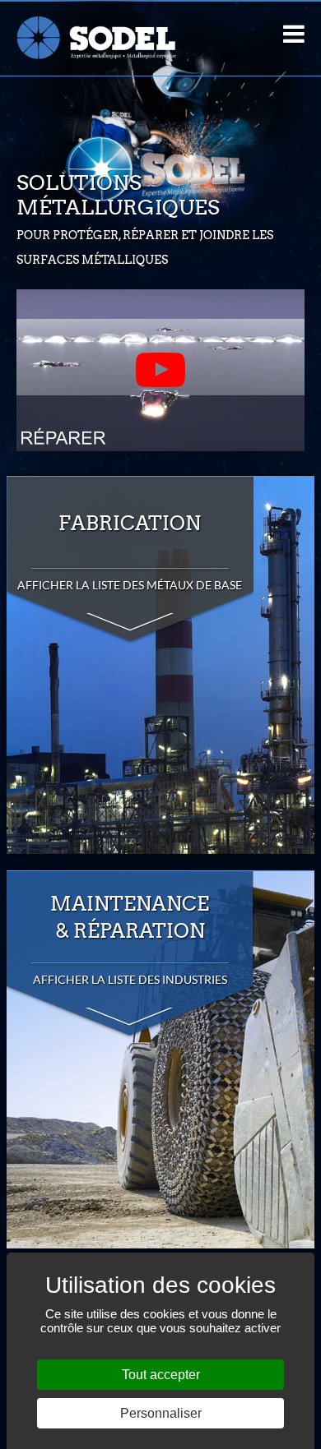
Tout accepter (161, 1375)
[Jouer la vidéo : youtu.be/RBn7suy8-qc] (160, 370)
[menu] (294, 33)
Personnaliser (161, 1413)
